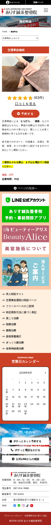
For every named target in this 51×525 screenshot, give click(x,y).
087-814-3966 (21, 488)
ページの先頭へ (27, 188)
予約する (27, 113)
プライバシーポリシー (13, 516)
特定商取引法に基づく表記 (36, 516)
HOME (4, 32)
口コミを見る (25, 104)
